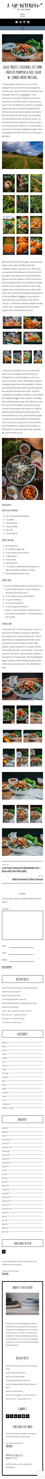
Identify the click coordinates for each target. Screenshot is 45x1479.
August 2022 (5, 1132)
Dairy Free (5, 1050)
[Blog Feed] (3, 1252)
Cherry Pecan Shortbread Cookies (11, 1022)
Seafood (4, 1096)
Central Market (25, 94)
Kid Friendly (5, 1073)
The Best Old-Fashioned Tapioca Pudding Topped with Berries (19, 1003)
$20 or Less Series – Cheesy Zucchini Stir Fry (14, 1015)
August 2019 (5, 1166)
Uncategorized (6, 1104)
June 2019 (5, 1174)
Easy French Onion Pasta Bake (10, 1007)
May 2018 (4, 1224)
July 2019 (4, 1170)
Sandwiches (5, 1092)
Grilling (4, 1069)
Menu (22, 14)
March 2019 (5, 1185)
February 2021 (6, 1151)
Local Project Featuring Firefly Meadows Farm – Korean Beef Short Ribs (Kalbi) (21, 868)
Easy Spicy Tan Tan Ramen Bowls (11, 995)
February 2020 (6, 1155)
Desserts (4, 1054)
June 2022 (5, 1136)
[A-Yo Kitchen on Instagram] (19, 1416)
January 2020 (5, 1159)
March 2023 (5, 1128)
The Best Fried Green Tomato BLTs (11, 991)
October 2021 (6, 1143)
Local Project (5, 1077)
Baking (4, 1046)
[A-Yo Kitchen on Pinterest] (23, 1416)
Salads (4, 1088)
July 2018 (4, 1216)
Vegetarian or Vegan (7, 1108)
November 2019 (6, 1162)
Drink (3, 1062)
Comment (5, 909)
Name (4, 946)
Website (4, 959)
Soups (3, 1100)
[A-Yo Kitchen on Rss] (27, 1416)
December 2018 (6, 1197)
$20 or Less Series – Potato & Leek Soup (13, 1018)
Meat (3, 1081)
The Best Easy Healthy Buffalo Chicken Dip (14, 999)
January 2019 (5, 1193)
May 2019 (4, 1178)
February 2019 (6, 1189)
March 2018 (5, 1232)
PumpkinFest (22, 296)
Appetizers (5, 1042)
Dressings (4, 1058)
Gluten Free (5, 1065)
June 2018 (5, 1220)
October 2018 (6, 1205)
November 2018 (6, 1201)
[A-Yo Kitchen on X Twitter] (11, 1416)
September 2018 (7, 1209)
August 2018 (5, 1212)
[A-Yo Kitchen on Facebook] (7, 1416)
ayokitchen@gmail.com (16, 1455)
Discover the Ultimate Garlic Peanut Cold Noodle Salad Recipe (20, 988)
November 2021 (6, 1139)
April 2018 (4, 1228)
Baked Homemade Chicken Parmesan (27, 878)
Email (4, 952)
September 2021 (7, 1147)
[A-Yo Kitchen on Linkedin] (15, 1416)
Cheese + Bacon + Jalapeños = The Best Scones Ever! (17, 1011)
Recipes (4, 1085)
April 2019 (4, 1182)
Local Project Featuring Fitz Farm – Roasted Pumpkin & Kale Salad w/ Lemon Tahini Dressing (22, 72)
